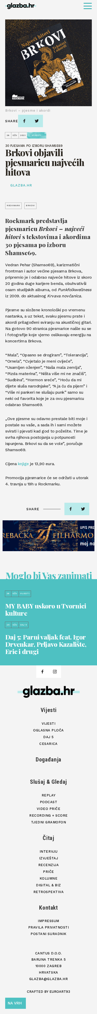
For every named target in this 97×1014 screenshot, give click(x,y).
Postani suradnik (48, 934)
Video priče (49, 809)
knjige (23, 463)
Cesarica (48, 744)
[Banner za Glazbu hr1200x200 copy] (48, 535)
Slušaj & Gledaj (48, 782)
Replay (48, 795)
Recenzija (48, 865)
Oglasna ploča (48, 730)
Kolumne (49, 878)
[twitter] (37, 121)
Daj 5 (48, 737)
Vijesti (49, 710)
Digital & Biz (48, 885)
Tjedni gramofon (48, 822)
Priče (48, 872)
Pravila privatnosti (48, 927)
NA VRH (15, 1003)
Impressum (48, 921)
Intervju (48, 851)
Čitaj (48, 838)
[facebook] (24, 121)
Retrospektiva (48, 892)
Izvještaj (48, 858)
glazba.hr (21, 185)
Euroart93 (59, 992)
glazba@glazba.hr (48, 979)
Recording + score (48, 815)
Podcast (48, 802)
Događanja (48, 759)
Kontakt (48, 907)
